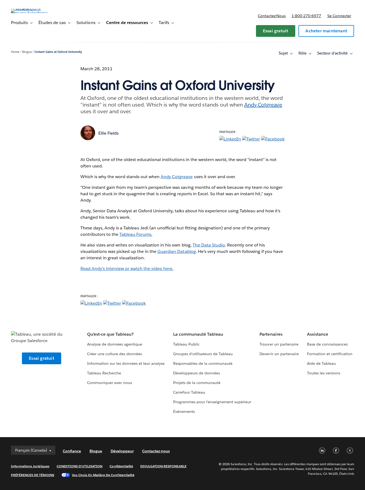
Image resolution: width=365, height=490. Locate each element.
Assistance (317, 334)
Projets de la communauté (196, 382)
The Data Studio (209, 245)
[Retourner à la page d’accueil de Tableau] (31, 13)
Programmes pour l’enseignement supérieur (212, 401)
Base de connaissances (327, 344)
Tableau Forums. (135, 234)
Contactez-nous (272, 15)
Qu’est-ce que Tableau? (110, 334)
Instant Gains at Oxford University (58, 52)
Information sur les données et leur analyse (126, 363)
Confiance (72, 451)
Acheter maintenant (326, 31)
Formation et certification (330, 353)
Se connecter (339, 15)
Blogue (27, 52)
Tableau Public (186, 344)
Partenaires (270, 334)
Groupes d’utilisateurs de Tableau (203, 353)
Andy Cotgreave (263, 104)
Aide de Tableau (321, 363)
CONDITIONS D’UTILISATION (80, 466)
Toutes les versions (323, 373)
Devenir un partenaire (278, 353)
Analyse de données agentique (114, 344)
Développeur (122, 451)
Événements (184, 411)
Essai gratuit (275, 31)
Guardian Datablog (176, 251)
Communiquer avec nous (109, 382)
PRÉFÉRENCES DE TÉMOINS (32, 475)
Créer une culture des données (114, 353)
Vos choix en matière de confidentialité (103, 475)
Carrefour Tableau (189, 392)
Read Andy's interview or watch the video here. (127, 268)
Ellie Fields (108, 133)
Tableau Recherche (104, 373)
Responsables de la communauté (203, 363)
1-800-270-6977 (306, 15)
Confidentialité (121, 466)
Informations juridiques (30, 466)
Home (15, 52)
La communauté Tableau (198, 334)
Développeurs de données (196, 373)
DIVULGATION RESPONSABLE (163, 466)
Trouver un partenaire (278, 344)
